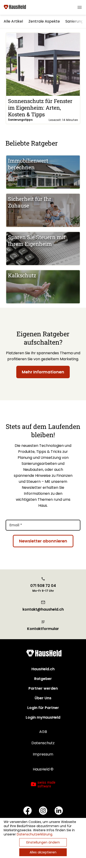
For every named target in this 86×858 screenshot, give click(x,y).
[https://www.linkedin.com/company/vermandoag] (59, 811)
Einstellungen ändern (43, 842)
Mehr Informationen (43, 372)
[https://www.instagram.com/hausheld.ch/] (43, 811)
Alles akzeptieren (43, 852)
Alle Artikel (13, 21)
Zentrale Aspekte (44, 21)
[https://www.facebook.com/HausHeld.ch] (27, 811)
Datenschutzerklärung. (35, 834)
